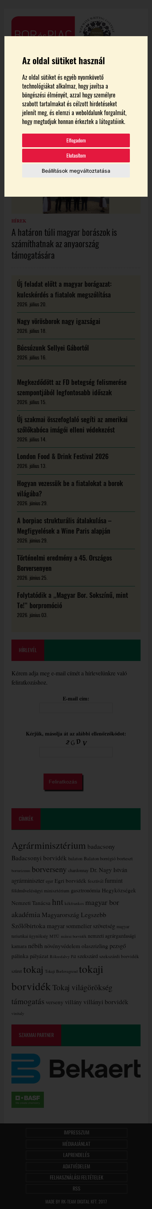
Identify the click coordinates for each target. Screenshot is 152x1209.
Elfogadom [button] (76, 140)
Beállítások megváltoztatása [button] (76, 171)
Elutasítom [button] (76, 155)
